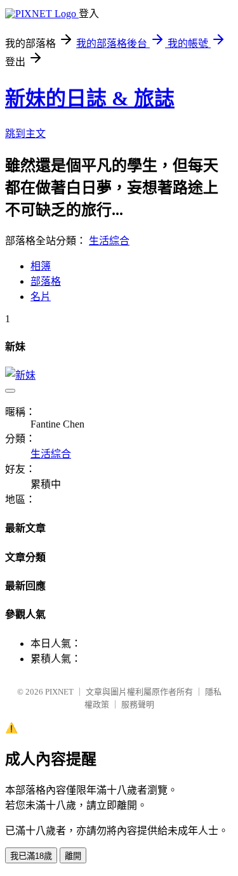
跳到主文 (25, 133)
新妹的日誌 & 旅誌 (90, 98)
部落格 (45, 281)
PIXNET (59, 691)
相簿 (40, 266)
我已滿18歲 (31, 856)
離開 (73, 856)
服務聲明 (137, 704)
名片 (40, 296)
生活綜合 (109, 240)
